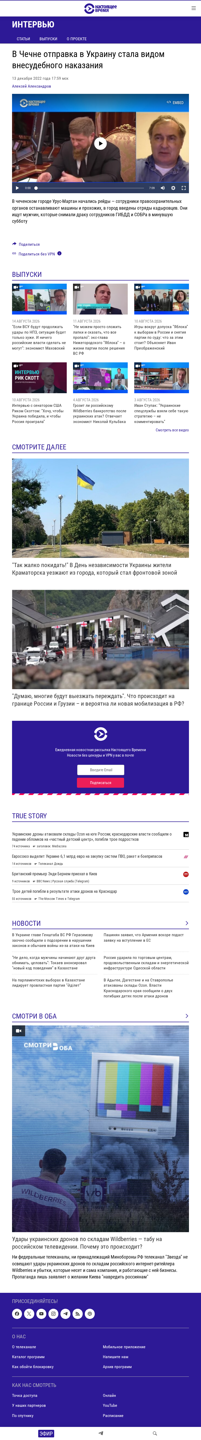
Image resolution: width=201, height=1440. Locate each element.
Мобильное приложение (124, 1346)
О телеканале (24, 1346)
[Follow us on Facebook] (17, 1314)
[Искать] (155, 1433)
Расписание (113, 1415)
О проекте (77, 38)
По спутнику (23, 1415)
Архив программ (117, 1366)
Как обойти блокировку (33, 1366)
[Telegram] (101, 1433)
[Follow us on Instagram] (53, 1314)
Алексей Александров (31, 86)
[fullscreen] (183, 188)
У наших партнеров (29, 1405)
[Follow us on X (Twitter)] (29, 1314)
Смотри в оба (34, 1016)
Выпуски (48, 38)
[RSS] (77, 1314)
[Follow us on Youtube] (41, 1314)
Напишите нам (115, 1356)
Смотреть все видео (172, 430)
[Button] (26, 245)
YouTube (110, 1405)
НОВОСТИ (26, 923)
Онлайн (109, 1395)
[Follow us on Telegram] (65, 1314)
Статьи (23, 38)
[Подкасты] (90, 1314)
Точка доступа (24, 1395)
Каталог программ (28, 1356)
